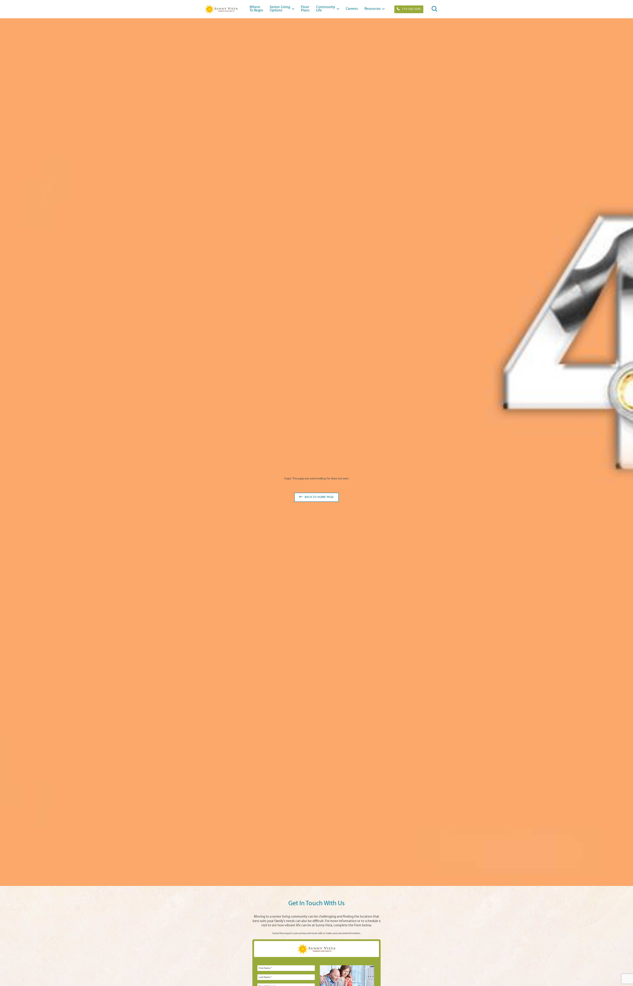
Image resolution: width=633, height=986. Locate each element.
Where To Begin (256, 8)
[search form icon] (434, 11)
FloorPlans (305, 8)
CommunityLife (325, 8)
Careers (352, 9)
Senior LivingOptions (280, 8)
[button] (408, 9)
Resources (372, 9)
